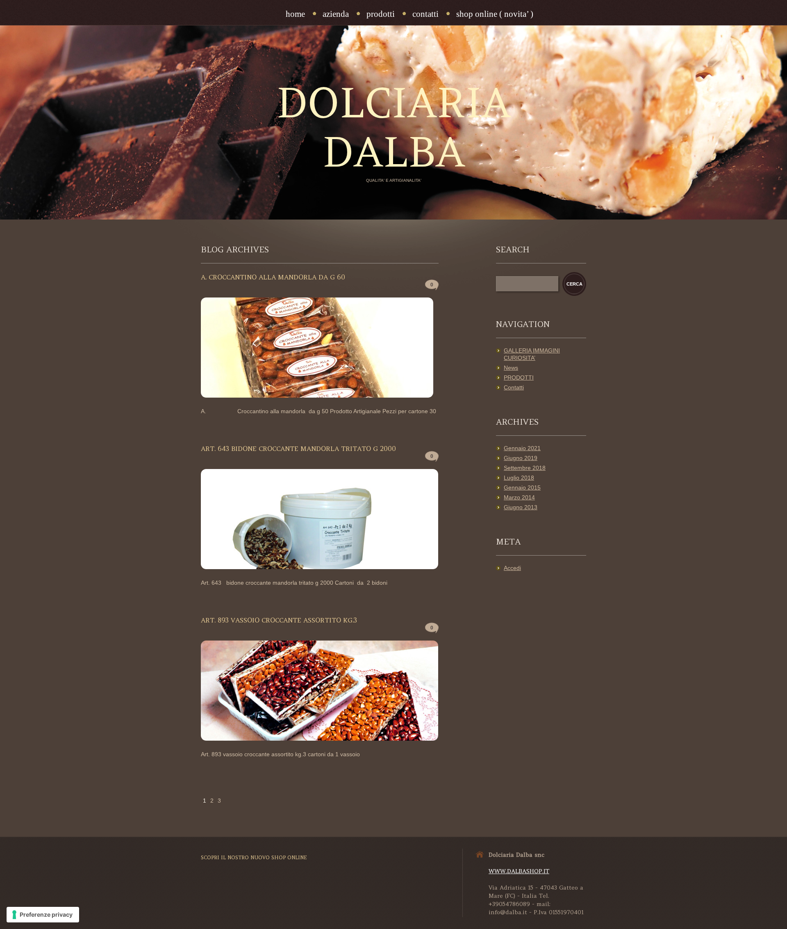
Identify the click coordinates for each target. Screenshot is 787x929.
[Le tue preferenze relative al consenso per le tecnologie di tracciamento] (43, 914)
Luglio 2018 (519, 477)
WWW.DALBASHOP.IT (519, 871)
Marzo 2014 (519, 497)
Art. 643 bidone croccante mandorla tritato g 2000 (298, 448)
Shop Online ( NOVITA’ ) (494, 14)
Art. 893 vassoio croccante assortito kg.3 (279, 620)
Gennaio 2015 (522, 487)
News (511, 367)
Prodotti (380, 14)
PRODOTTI (519, 377)
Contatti (425, 14)
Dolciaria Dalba (393, 127)
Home (295, 14)
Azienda (336, 14)
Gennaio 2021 (522, 448)
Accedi (512, 568)
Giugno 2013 (520, 507)
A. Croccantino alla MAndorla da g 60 (273, 277)
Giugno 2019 (520, 458)
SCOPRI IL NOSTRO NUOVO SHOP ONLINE (254, 857)
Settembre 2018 (525, 467)
